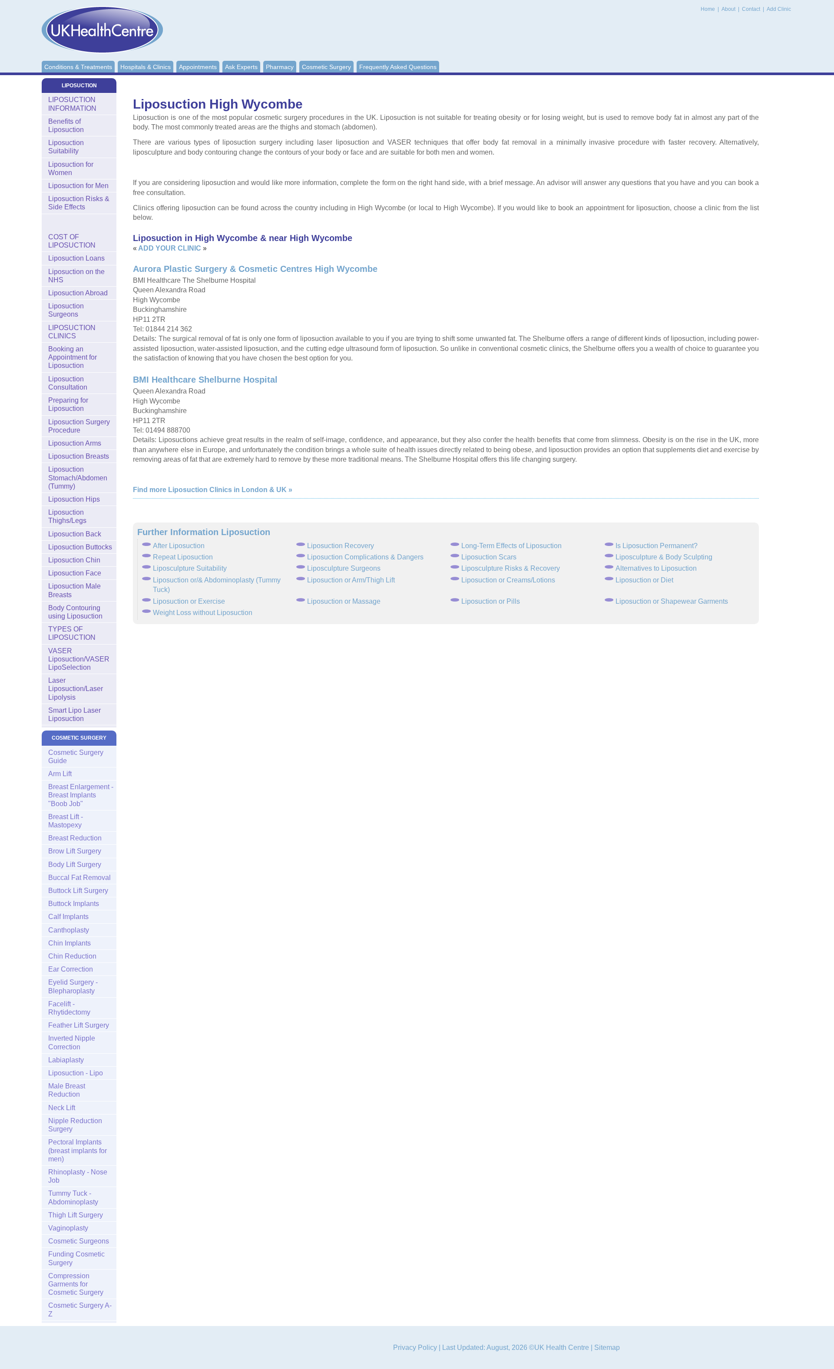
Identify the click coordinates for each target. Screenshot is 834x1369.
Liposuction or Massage (344, 601)
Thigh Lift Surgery (75, 1215)
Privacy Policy (415, 1347)
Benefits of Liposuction (66, 125)
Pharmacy (280, 66)
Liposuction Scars (488, 557)
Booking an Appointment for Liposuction (72, 357)
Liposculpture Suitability (190, 568)
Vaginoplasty (68, 1228)
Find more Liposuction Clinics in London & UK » (212, 489)
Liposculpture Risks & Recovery (510, 568)
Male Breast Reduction (66, 1090)
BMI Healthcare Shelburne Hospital (205, 379)
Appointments (198, 66)
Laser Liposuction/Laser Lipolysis (75, 689)
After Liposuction (179, 545)
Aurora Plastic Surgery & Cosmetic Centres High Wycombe (255, 269)
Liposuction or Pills (490, 601)
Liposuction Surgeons (66, 310)
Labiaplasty (66, 1060)
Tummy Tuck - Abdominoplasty (73, 1197)
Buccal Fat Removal (79, 877)
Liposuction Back (74, 534)
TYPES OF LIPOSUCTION (72, 633)
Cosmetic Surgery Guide (75, 756)
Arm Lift (60, 773)
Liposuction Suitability (66, 147)
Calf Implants (68, 916)
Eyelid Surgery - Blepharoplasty (73, 986)
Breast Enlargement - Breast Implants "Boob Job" (80, 795)
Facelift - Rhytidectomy (69, 1008)
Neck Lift (61, 1107)
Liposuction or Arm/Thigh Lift (351, 580)
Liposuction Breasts (78, 456)
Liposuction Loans (76, 258)
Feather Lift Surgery (78, 1025)
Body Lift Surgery (74, 864)
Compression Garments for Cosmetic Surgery (75, 1284)
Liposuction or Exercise (189, 601)
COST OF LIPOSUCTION (72, 241)
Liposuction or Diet (644, 580)
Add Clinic (779, 9)
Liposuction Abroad (78, 293)
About (729, 9)
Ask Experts (241, 66)
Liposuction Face (74, 573)
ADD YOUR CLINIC (169, 248)
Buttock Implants (73, 903)
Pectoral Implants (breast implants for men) (77, 1150)
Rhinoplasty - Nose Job (77, 1176)
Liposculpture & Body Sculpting (664, 557)
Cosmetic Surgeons (78, 1241)
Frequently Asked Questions (398, 66)
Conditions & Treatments (78, 66)
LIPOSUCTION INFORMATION (72, 104)
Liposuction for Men (78, 185)
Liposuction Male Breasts (74, 590)
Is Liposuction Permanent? (657, 545)
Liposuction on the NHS (76, 276)
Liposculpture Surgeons (344, 568)
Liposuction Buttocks (80, 547)
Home (708, 9)
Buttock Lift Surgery (78, 890)
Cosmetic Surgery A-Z (80, 1309)
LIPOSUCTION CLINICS (72, 332)
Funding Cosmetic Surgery (76, 1258)
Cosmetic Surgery (326, 66)
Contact (751, 9)
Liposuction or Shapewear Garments (672, 601)
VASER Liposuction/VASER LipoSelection (78, 659)
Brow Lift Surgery (74, 851)
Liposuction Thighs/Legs (67, 516)
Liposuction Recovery (340, 545)
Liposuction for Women (70, 168)
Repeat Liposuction (183, 557)
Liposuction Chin (74, 560)
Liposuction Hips (74, 499)
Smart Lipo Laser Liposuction (74, 714)
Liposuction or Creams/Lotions (508, 580)
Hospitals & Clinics (145, 66)
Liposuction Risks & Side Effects (78, 203)
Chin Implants (69, 943)
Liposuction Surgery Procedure (79, 426)
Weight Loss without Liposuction (202, 612)
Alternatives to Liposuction (656, 568)
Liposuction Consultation (67, 383)
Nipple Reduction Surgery (75, 1125)
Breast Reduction (75, 838)
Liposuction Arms (74, 443)
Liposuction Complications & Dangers (365, 557)
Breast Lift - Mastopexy (65, 821)
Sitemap (607, 1347)
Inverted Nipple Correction (71, 1042)
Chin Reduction (72, 956)
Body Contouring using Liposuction (75, 612)
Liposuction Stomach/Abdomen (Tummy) (77, 477)
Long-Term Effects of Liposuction (511, 545)
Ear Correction (70, 969)
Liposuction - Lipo (75, 1073)
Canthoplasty (68, 930)
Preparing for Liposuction (68, 404)
